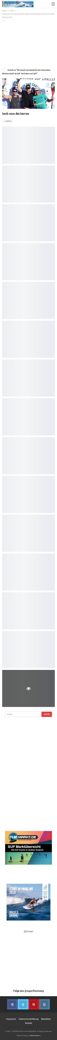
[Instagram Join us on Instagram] (44, 1004)
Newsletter (46, 1019)
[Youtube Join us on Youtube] (34, 1004)
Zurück (8, 121)
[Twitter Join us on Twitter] (23, 1004)
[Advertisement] (28, 44)
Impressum (11, 1019)
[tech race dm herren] (28, 145)
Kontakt (28, 1023)
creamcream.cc (34, 1035)
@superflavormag (34, 990)
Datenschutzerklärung (28, 1019)
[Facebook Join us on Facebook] (12, 1004)
